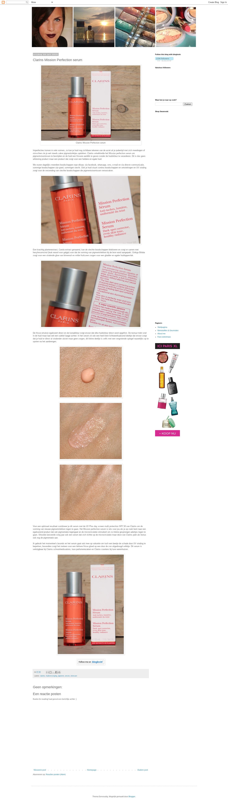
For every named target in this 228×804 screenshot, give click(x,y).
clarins (42, 676)
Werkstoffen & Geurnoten (168, 330)
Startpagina (162, 327)
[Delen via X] (53, 672)
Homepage (91, 770)
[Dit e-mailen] (47, 672)
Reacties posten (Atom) (56, 774)
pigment (61, 676)
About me (161, 334)
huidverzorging (51, 676)
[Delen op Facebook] (56, 672)
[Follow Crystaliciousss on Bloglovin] (90, 664)
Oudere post (142, 770)
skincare (74, 676)
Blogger (132, 796)
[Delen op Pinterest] (59, 672)
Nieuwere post (40, 770)
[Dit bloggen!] (50, 672)
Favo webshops (164, 337)
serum (67, 676)
